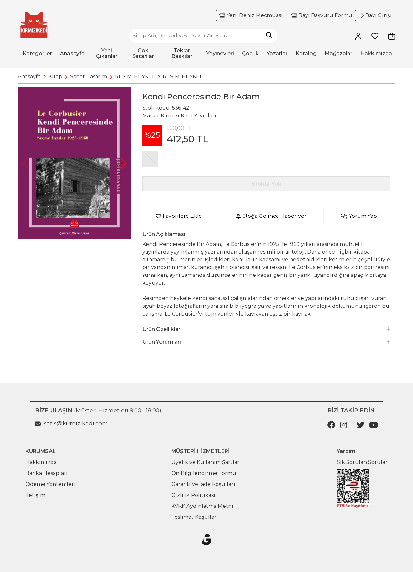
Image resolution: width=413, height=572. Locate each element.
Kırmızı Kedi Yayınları (188, 116)
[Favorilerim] (374, 36)
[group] (74, 163)
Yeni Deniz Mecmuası (255, 15)
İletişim (35, 495)
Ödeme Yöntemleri (50, 484)
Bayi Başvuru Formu (325, 15)
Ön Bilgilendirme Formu (203, 473)
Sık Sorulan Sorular (362, 462)
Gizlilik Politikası (193, 495)
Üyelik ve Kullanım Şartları (206, 462)
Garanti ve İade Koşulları (203, 484)
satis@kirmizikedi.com (76, 423)
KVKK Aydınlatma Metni (202, 506)
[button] (124, 163)
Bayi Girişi (378, 15)
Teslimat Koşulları (194, 517)
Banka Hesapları (46, 473)
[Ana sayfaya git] (34, 25)
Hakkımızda (41, 462)
